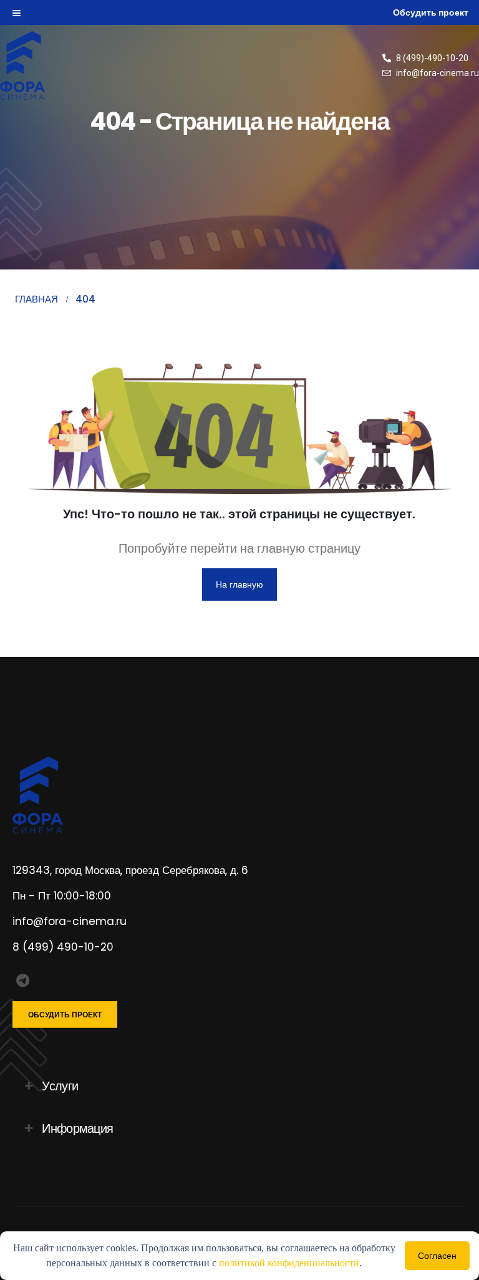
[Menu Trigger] (17, 12)
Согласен (437, 1255)
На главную (239, 584)
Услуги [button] (60, 1086)
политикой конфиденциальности (289, 1263)
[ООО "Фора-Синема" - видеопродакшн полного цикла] (34, 65)
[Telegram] (22, 981)
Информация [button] (77, 1128)
